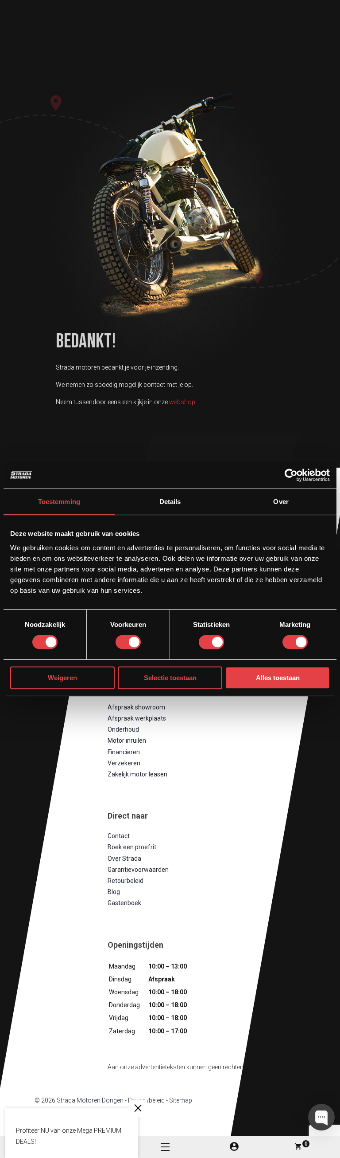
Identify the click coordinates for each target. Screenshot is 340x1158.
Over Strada (124, 858)
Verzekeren (124, 762)
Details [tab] (170, 501)
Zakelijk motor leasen (137, 774)
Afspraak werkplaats (137, 718)
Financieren (124, 751)
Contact (119, 835)
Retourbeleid (125, 880)
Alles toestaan (278, 677)
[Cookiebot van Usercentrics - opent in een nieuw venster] (291, 475)
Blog (114, 891)
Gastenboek (124, 902)
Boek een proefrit (132, 847)
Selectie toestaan (170, 677)
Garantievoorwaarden (138, 869)
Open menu (165, 1147)
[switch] (128, 642)
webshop (182, 402)
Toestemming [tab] (59, 501)
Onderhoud (123, 729)
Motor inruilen (127, 740)
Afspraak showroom (136, 706)
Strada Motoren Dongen (90, 1100)
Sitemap (180, 1100)
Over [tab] (280, 501)
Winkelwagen (306, 1144)
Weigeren (62, 677)
